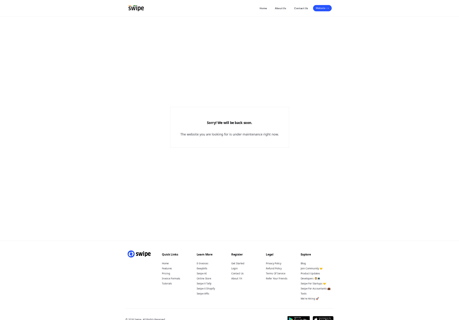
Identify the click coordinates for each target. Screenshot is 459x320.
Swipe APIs (203, 293)
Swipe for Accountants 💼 (316, 288)
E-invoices (202, 263)
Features (167, 268)
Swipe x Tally (204, 283)
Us (240, 278)
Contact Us (301, 8)
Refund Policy (273, 268)
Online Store (204, 278)
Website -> (322, 8)
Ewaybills (202, 268)
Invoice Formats (171, 278)
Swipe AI (202, 273)
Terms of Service (275, 273)
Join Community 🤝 (312, 268)
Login (234, 268)
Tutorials (167, 283)
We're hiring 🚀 (310, 298)
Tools (304, 293)
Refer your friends (276, 278)
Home (263, 8)
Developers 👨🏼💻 (310, 278)
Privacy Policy (273, 263)
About (234, 278)
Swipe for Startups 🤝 (313, 283)
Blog (303, 263)
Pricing (166, 273)
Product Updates (310, 273)
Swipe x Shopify (206, 288)
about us (280, 8)
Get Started (237, 263)
